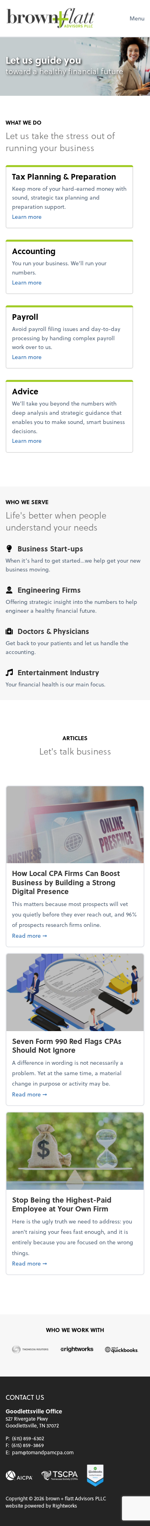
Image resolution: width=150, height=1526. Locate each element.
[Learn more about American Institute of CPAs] (19, 1475)
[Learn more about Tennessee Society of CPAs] (59, 1475)
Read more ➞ (75, 935)
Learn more (40, 216)
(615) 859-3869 (28, 1445)
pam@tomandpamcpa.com (43, 1452)
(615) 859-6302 (28, 1438)
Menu (137, 18)
